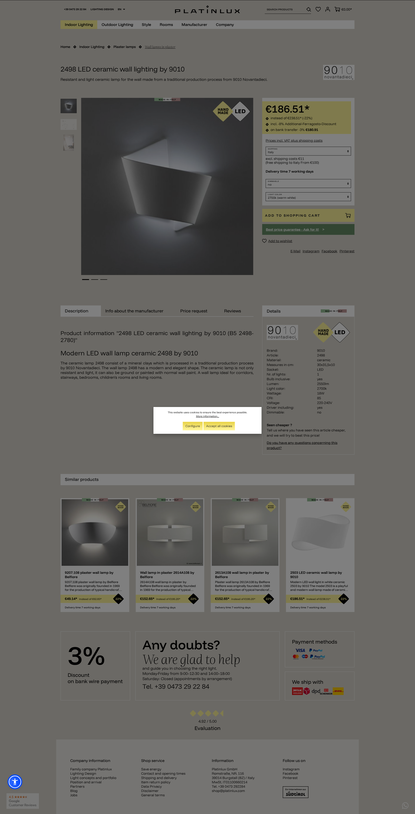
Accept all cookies (219, 426)
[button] (15, 782)
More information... (207, 416)
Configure (192, 426)
